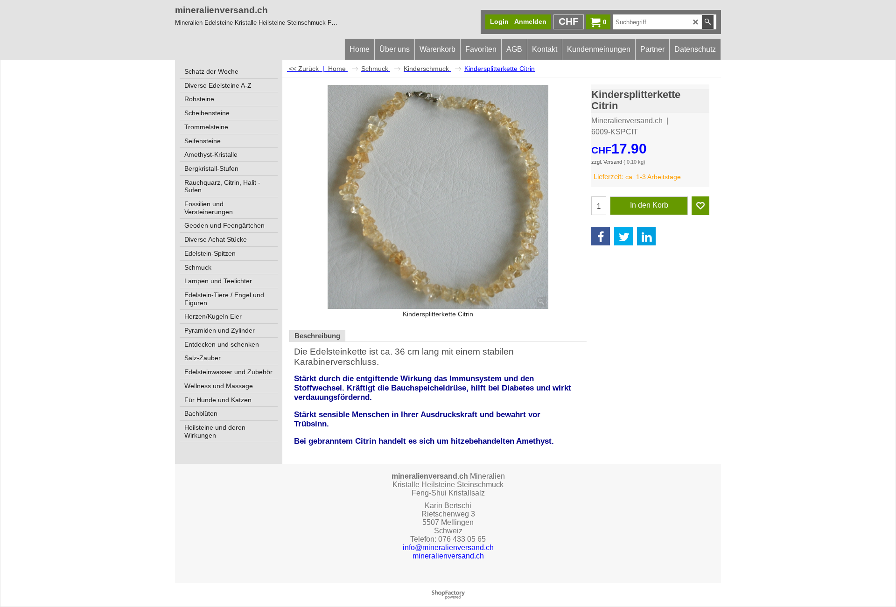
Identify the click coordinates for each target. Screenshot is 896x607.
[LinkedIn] (646, 236)
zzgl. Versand (606, 162)
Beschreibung (317, 336)
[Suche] (708, 22)
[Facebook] (600, 236)
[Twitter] (623, 236)
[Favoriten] (700, 206)
